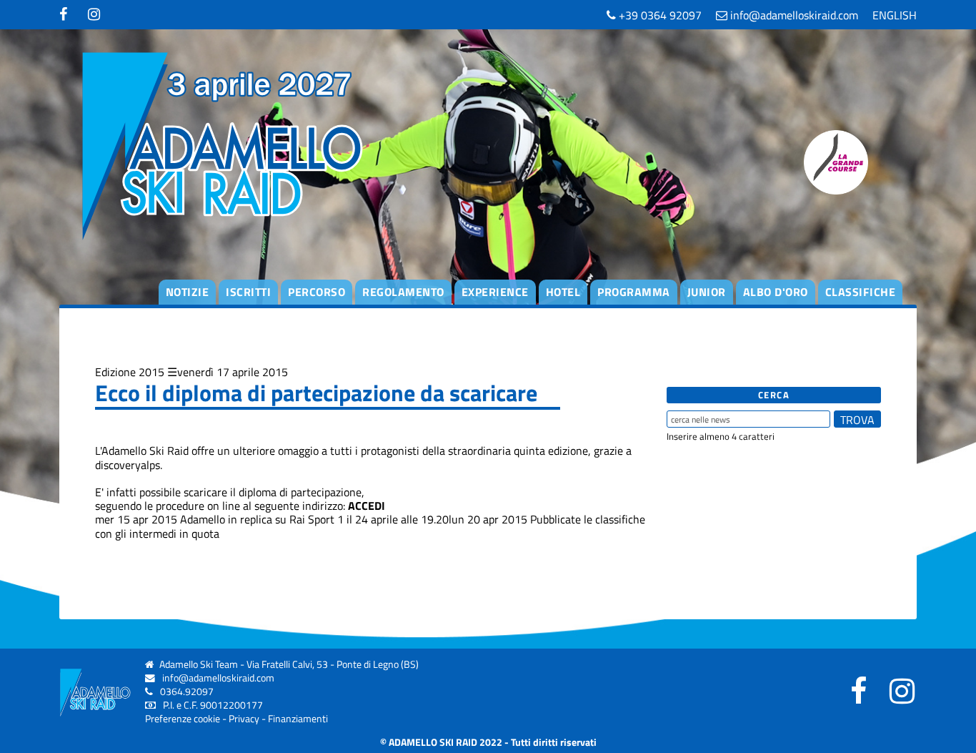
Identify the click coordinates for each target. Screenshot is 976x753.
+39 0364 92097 (659, 15)
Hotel (563, 291)
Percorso (316, 291)
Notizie (187, 291)
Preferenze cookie (182, 719)
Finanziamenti (298, 719)
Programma (633, 291)
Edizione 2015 (129, 371)
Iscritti (248, 291)
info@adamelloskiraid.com (792, 15)
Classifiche (860, 291)
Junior (706, 291)
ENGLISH (894, 15)
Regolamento (403, 291)
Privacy (244, 719)
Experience (495, 291)
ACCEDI (366, 505)
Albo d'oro (775, 291)
